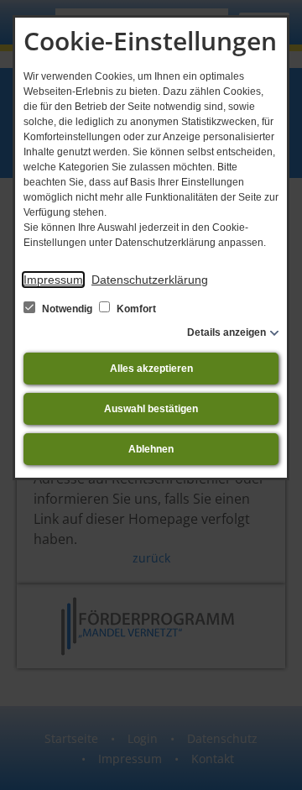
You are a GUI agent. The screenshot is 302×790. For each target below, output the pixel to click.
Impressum (53, 279)
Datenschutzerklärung (149, 279)
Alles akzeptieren (151, 368)
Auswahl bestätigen (151, 409)
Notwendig (67, 309)
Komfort (135, 309)
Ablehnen (151, 449)
